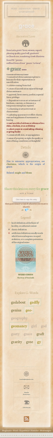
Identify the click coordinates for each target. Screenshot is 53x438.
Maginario (7, 430)
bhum (29, 172)
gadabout (18, 302)
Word (15, 430)
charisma (11, 164)
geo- (28, 310)
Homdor (34, 430)
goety (15, 333)
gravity (16, 341)
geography (19, 318)
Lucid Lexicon (26, 30)
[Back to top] (26, 421)
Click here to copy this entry (26, 199)
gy (39, 341)
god (44, 326)
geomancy (19, 326)
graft (40, 333)
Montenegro (45, 430)
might (18, 172)
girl (34, 326)
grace (28, 333)
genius (16, 310)
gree (29, 341)
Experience (24, 430)
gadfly (34, 302)
